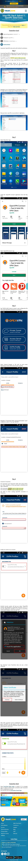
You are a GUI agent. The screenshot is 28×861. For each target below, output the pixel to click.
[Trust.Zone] (8, 10)
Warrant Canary (5, 833)
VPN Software (4, 825)
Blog (14, 829)
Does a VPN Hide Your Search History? (11, 844)
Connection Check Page (15, 790)
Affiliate (3, 835)
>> (12, 7)
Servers (3, 827)
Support (15, 827)
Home (2, 823)
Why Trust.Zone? (17, 823)
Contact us (15, 825)
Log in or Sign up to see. (20, 58)
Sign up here (16, 26)
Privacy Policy (4, 831)
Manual (15, 833)
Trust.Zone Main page (8, 786)
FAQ (14, 831)
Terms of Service (5, 829)
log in (23, 25)
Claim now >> (14, 3)
